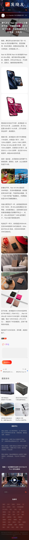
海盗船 (4, 519)
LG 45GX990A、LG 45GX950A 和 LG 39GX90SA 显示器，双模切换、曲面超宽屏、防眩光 (14, 432)
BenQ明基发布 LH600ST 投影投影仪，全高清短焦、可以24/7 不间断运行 (14, 456)
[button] (14, 480)
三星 (20, 509)
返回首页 (14, 538)
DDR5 (13, 504)
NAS (4, 507)
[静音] (23, 485)
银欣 (4, 527)
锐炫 (8, 527)
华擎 (18, 512)
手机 (5, 338)
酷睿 (16, 524)
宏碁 (14, 514)
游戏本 (9, 519)
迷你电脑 (10, 524)
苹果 (19, 522)
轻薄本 (4, 524)
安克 (9, 514)
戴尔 (4, 517)
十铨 (9, 512)
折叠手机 (9, 517)
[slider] (13, 485)
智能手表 (20, 517)
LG (23, 504)
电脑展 (15, 519)
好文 (2, 338)
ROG (14, 507)
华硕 (23, 512)
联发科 (4, 522)
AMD (4, 504)
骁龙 (17, 527)
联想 (9, 522)
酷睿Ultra (21, 524)
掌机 (15, 517)
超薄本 (24, 522)
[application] (14, 480)
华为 (14, 512)
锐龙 (13, 527)
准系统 (4, 512)
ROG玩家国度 (20, 507)
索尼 (20, 519)
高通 (22, 527)
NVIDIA (8, 507)
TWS (15, 509)
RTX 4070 (5, 509)
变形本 (4, 514)
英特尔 (14, 522)
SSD (11, 509)
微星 (23, 514)
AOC (8, 504)
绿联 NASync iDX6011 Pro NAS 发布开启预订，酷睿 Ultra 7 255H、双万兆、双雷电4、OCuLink (14, 447)
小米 (18, 514)
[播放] (4, 485)
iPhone (18, 504)
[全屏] (25, 485)
